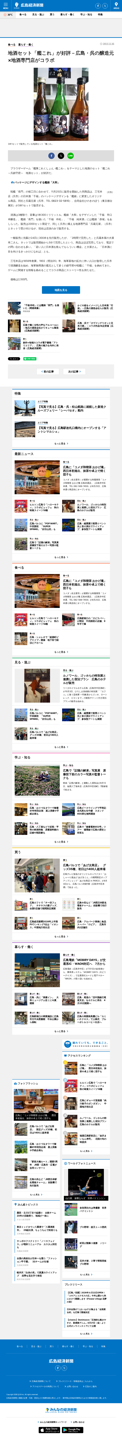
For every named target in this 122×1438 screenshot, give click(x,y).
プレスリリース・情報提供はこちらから (75, 1381)
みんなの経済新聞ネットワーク (61, 1410)
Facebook (98, 6)
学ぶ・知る (86, 14)
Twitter (105, 6)
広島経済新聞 (28, 5)
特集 (100, 14)
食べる (23, 14)
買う (52, 14)
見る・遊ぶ (38, 14)
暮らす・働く (67, 14)
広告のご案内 (91, 1386)
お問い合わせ (72, 1386)
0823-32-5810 (60, 200)
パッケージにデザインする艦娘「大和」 (37, 182)
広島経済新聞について (41, 1381)
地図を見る (61, 290)
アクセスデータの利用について (45, 1386)
